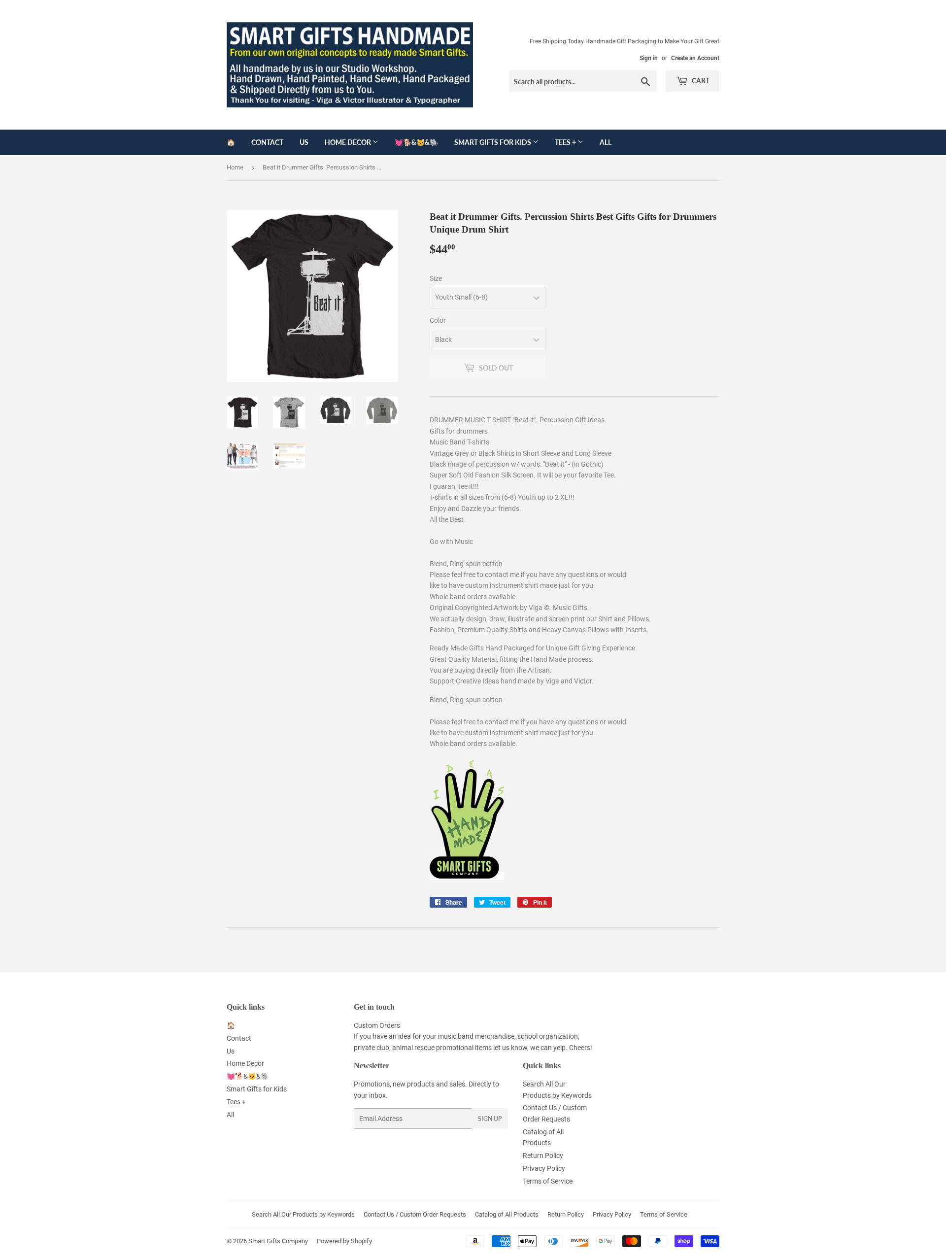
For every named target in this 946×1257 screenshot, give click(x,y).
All (605, 142)
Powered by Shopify (344, 1241)
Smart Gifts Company (278, 1241)
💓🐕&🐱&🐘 (416, 142)
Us (304, 142)
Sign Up (490, 1118)
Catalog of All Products (507, 1214)
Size (436, 278)
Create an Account (695, 58)
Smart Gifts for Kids (493, 142)
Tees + (566, 142)
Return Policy (543, 1155)
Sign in (649, 58)
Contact (267, 142)
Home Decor (348, 142)
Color (438, 320)
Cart (700, 80)
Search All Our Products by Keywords (303, 1214)
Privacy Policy (544, 1168)
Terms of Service (548, 1181)
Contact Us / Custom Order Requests (415, 1214)
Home (235, 167)
